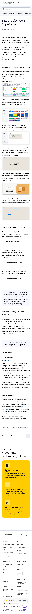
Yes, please (23, 605)
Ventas (18, 558)
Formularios (6, 577)
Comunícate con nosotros (22, 594)
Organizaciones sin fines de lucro (22, 583)
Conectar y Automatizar (15, 13)
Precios (19, 586)
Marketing (19, 556)
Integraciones (6, 561)
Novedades (20, 544)
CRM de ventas (8, 547)
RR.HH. (18, 569)
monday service (8, 552)
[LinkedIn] (7, 607)
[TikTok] (24, 607)
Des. (5, 549)
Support (4, 13)
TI (17, 566)
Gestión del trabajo (9, 544)
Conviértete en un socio (9, 593)
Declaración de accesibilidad (9, 610)
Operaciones (20, 564)
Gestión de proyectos (22, 553)
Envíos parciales (13, 361)
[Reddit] (4, 607)
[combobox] (16, 9)
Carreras (5, 586)
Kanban (5, 569)
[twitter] (17, 607)
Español (25, 535)
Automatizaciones (7, 564)
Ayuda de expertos (13, 507)
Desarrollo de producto (23, 561)
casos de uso (24, 342)
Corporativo (20, 576)
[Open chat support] (24, 609)
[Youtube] (14, 607)
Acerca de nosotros (8, 583)
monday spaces (21, 547)
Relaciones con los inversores (8, 590)
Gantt (4, 566)
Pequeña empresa (21, 579)
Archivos (5, 575)
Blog (18, 541)
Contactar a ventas (23, 590)
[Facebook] (11, 607)
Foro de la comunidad (14, 489)
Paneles (5, 558)
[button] (27, 3)
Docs (4, 572)
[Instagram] (21, 607)
